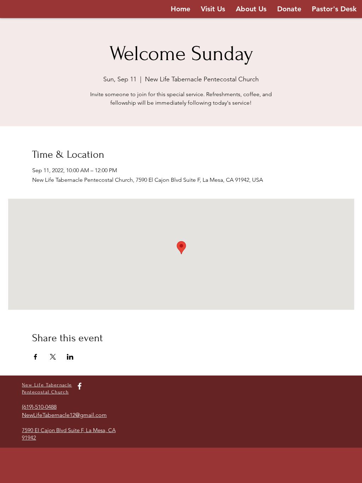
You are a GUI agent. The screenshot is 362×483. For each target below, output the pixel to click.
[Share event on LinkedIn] (70, 357)
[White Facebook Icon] (79, 386)
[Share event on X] (52, 357)
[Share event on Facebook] (35, 357)
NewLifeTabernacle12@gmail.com (64, 415)
